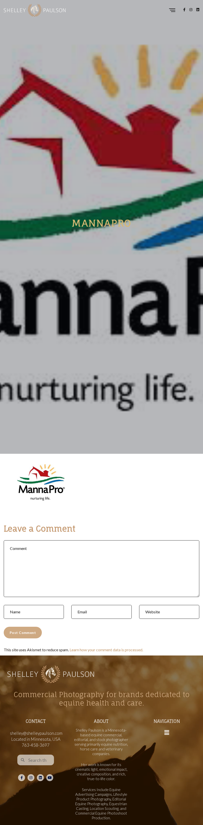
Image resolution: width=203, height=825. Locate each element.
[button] (166, 732)
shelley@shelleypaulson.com (36, 733)
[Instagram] (30, 777)
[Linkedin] (40, 777)
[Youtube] (49, 777)
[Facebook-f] (21, 777)
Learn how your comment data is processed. (106, 649)
